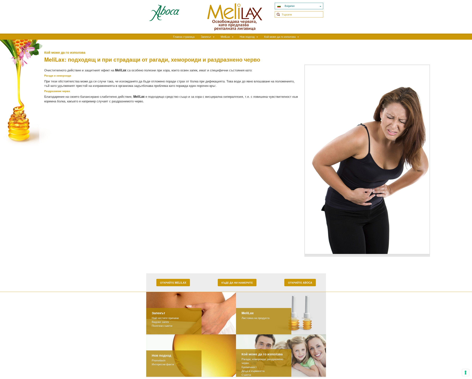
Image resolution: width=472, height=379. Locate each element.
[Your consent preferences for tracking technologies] (465, 372)
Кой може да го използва (280, 37)
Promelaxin (158, 360)
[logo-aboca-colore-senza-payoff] (164, 13)
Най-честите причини (165, 318)
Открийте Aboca (300, 282)
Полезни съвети (162, 326)
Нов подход (247, 37)
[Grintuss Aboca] (234, 16)
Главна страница (184, 37)
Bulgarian (289, 6)
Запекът (206, 37)
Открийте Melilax (173, 282)
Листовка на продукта (255, 318)
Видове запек (160, 322)
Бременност (249, 367)
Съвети (246, 375)
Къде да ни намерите (237, 282)
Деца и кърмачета (253, 371)
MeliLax (225, 37)
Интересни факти (163, 364)
